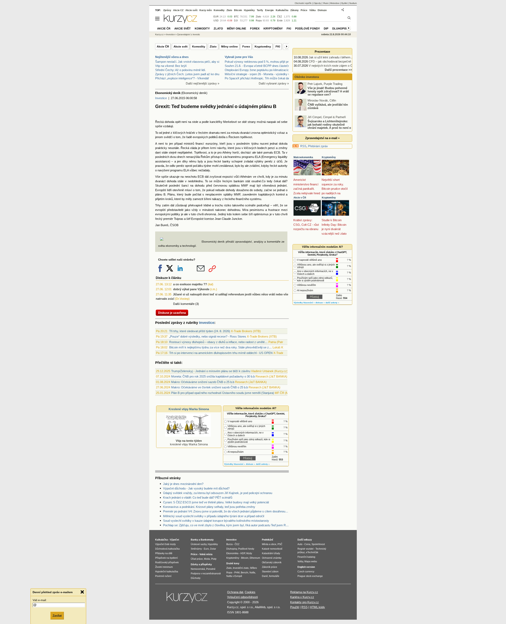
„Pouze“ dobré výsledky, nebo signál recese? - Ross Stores (207, 336)
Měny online (229, 46)
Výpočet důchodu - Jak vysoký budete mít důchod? (196, 488)
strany (252, 121)
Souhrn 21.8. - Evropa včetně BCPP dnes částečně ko (260, 65)
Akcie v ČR (300, 197)
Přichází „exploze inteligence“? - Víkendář (182, 78)
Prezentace (322, 51)
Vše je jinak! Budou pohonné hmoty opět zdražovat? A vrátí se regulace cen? (328, 91)
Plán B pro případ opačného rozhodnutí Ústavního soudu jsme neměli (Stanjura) (222, 393)
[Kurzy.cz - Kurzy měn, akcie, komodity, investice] (180, 22)
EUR (216, 16)
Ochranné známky (271, 558)
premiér (168, 218)
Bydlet (344, 3)
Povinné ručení (163, 576)
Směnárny (196, 548)
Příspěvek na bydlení (166, 558)
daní (158, 152)
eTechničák (312, 552)
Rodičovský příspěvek (167, 562)
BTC (236, 16)
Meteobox (335, 3)
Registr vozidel (305, 548)
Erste (280, 20)
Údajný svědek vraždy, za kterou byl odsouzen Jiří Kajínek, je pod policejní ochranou (217, 493)
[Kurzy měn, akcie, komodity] (187, 599)
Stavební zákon (270, 571)
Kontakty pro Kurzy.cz (304, 602)
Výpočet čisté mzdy (165, 544)
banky (226, 161)
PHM (237, 572)
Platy (213, 559)
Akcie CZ (178, 10)
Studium (353, 3)
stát (247, 181)
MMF (244, 185)
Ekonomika (232, 553)
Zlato (213, 46)
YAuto (325, 3)
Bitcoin (238, 10)
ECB (277, 152)
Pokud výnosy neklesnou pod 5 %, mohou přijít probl (258, 61)
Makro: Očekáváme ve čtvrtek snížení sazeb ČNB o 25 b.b (209, 387)
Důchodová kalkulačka (167, 548)
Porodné (210, 569)
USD (216, 20)
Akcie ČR (163, 46)
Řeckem (234, 137)
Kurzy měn (205, 10)
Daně (265, 576)
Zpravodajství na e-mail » (322, 138)
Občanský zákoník (271, 562)
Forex (246, 46)
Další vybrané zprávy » (274, 83)
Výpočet (174, 539)
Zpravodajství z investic (188, 34)
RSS (303, 146)
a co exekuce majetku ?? (190, 284)
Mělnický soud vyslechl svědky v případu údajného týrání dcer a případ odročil (213, 516)
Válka (312, 10)
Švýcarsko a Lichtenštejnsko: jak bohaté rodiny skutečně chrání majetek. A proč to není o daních (323, 126)
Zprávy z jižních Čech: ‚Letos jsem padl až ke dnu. (187, 74)
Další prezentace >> (338, 69)
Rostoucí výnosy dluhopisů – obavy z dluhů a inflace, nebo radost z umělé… (218, 342)
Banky (194, 539)
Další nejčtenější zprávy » (202, 83)
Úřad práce (197, 559)
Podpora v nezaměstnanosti (206, 573)
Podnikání (267, 539)
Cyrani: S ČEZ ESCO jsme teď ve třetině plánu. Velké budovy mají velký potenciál (216, 502)
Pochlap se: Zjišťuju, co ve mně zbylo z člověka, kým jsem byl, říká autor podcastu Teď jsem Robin (226, 525)
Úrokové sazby (199, 544)
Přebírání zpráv (318, 146)
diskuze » (250, 464)
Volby (300, 561)
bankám (239, 181)
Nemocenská (198, 569)
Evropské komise (202, 218)
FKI (278, 46)
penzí (271, 148)
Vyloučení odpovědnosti (242, 597)
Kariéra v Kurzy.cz (302, 597)
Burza (229, 544)
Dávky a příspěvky (201, 564)
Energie (269, 10)
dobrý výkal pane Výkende (191, 289)
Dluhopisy (340, 28)
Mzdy (249, 553)
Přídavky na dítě (163, 553)
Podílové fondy (307, 28)
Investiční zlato (241, 568)
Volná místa (205, 554)
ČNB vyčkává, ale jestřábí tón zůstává (328, 106)
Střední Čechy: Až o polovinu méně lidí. (180, 70)
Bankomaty (207, 539)
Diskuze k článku (168, 278)
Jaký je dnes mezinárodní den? (183, 484)
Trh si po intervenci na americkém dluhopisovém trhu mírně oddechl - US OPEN (221, 353)
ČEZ (279, 16)
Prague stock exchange (310, 576)
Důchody (195, 578)
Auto (299, 544)
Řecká (159, 121)
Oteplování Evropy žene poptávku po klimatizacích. (258, 70)
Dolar (213, 548)
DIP (326, 28)
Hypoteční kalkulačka (166, 571)
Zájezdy (317, 3)
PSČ (280, 544)
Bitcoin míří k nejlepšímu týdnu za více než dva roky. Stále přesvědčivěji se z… (220, 347)
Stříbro (253, 568)
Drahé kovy (232, 563)
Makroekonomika (303, 157)
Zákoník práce (269, 567)
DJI (236, 20)
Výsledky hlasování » (234, 464)
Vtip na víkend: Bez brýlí (171, 65)
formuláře (274, 576)
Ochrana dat (235, 592)
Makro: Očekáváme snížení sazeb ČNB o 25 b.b (202, 382)
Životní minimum (164, 567)
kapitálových (266, 194)
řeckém (203, 132)
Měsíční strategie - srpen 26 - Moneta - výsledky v (257, 74)
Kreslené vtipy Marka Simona (189, 409)
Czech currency (305, 571)
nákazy (216, 199)
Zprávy (167, 10)
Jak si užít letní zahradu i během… (331, 57)
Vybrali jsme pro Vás (239, 57)
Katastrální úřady (271, 553)
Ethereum (255, 558)
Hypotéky (249, 10)
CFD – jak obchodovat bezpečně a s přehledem (339, 61)
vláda (193, 148)
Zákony (294, 10)
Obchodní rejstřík (303, 3)
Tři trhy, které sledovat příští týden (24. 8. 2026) (199, 331)
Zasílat (57, 615)
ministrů (189, 143)
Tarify (260, 10)
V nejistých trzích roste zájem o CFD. (333, 65)
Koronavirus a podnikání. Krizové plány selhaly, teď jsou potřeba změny (209, 506)
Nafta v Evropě (234, 576)
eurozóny (211, 143)
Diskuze (322, 10)
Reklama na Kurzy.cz (304, 592)
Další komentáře (183, 303)
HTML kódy (317, 607)
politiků (213, 137)
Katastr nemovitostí (272, 548)
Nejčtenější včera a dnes (172, 57)
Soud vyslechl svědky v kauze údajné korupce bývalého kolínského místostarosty (216, 520)
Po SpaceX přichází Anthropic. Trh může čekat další (258, 78)
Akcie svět (181, 46)
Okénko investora (306, 77)
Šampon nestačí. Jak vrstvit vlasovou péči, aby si (187, 61)
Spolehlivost (318, 544)
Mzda (207, 559)
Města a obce (269, 544)
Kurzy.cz (159, 34)
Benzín (244, 572)
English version (306, 567)
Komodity (198, 46)
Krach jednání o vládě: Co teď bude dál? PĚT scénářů (197, 497)
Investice (161, 98)
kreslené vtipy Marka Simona (189, 442)
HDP (242, 553)
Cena (307, 544)
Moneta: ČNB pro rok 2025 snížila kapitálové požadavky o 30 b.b (213, 376)
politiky (175, 214)
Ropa (259, 20)
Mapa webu (310, 561)
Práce (304, 10)
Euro (206, 548)
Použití (294, 607)
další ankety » (263, 464)
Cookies (250, 592)
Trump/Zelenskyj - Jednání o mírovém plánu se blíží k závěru (210, 371)
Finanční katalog (306, 557)
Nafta (252, 572)
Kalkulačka (282, 10)
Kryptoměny (263, 46)
